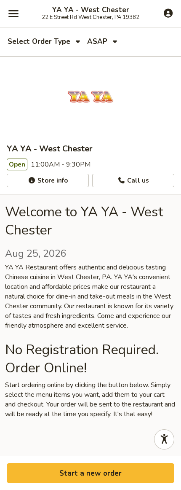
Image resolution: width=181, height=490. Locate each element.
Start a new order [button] (90, 473)
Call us (137, 180)
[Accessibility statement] (164, 439)
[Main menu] (13, 13)
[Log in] (168, 13)
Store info (52, 180)
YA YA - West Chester (90, 10)
